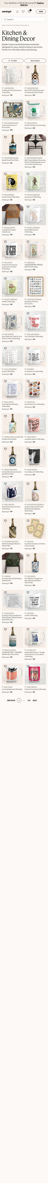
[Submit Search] (5, 19)
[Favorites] (23, 12)
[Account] (17, 12)
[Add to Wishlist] (5, 67)
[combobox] (24, 19)
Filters (14, 61)
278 (29, 700)
